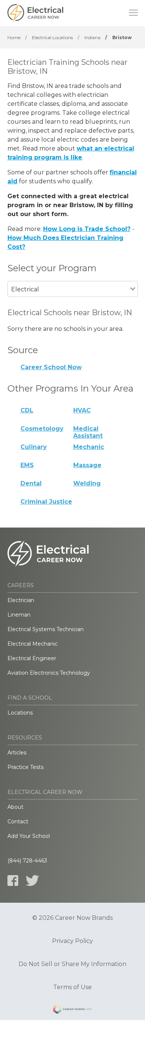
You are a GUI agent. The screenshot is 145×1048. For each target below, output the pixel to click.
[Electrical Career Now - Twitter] (32, 880)
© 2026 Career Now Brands (72, 918)
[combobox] (69, 299)
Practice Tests (25, 767)
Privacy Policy (72, 941)
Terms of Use (72, 987)
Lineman (18, 614)
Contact (17, 821)
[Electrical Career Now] (35, 13)
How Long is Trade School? (86, 228)
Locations (20, 712)
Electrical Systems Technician (45, 629)
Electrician (20, 600)
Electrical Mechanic (32, 643)
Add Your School (28, 836)
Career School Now (51, 367)
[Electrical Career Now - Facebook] (12, 880)
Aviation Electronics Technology (48, 672)
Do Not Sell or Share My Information (72, 964)
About (15, 807)
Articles (16, 752)
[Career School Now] (72, 1010)
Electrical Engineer (31, 658)
